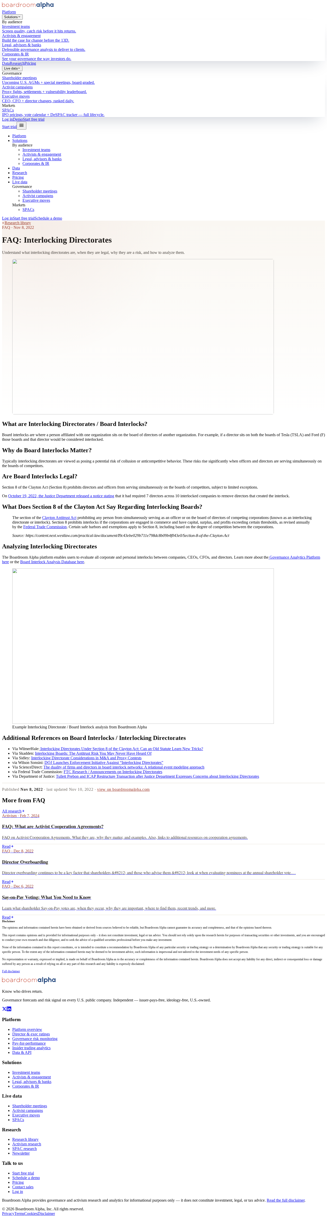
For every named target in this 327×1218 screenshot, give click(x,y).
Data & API (21, 1052)
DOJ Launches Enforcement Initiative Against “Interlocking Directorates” (103, 762)
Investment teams (36, 150)
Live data (11, 68)
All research (11, 811)
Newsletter (21, 1153)
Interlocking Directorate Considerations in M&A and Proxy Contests (86, 758)
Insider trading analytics (31, 1048)
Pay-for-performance (29, 1043)
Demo (18, 119)
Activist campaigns (37, 196)
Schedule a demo (48, 218)
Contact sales (22, 1187)
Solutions (11, 17)
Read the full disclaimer (286, 1200)
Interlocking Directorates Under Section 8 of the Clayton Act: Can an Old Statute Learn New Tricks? (121, 749)
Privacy (8, 1213)
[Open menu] (21, 126)
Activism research (26, 1144)
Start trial (9, 127)
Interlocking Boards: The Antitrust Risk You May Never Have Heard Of (93, 753)
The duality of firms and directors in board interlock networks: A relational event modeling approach (123, 767)
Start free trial (33, 119)
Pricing (30, 63)
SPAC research (24, 1148)
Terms (19, 1213)
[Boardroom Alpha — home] (28, 7)
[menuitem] (163, 28)
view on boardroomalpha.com (123, 789)
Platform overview (27, 1029)
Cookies (31, 1213)
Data (6, 63)
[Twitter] (4, 1010)
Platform (9, 12)
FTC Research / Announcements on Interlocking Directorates (113, 772)
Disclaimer (46, 1213)
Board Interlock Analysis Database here (52, 562)
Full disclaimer (11, 971)
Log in (7, 119)
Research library (18, 223)
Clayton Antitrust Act (59, 517)
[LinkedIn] (9, 1010)
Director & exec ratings (31, 1034)
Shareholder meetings (39, 191)
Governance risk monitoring (34, 1038)
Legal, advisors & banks (42, 159)
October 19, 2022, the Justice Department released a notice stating (61, 496)
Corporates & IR (35, 163)
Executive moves (36, 200)
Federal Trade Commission (45, 527)
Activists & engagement (41, 154)
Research (17, 63)
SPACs (28, 209)
